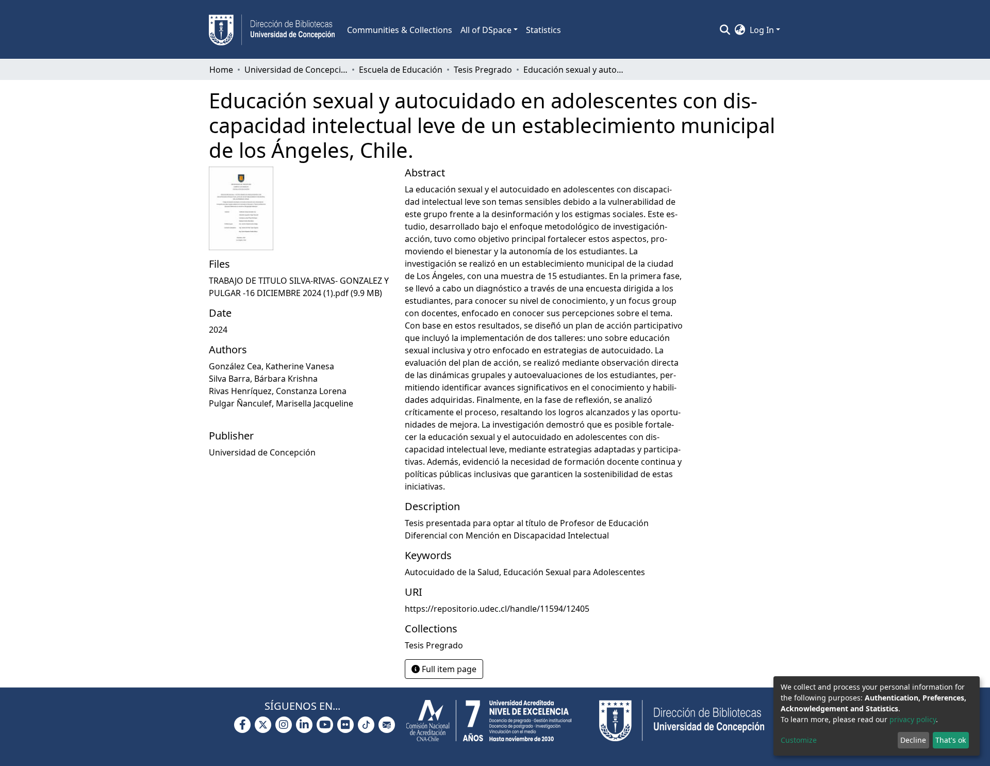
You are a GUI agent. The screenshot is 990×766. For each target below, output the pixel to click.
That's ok (950, 740)
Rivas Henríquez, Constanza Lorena (277, 391)
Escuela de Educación (400, 69)
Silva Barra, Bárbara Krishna (263, 378)
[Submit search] (725, 30)
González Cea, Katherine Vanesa (271, 366)
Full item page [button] (448, 669)
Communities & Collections (399, 30)
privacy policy (912, 719)
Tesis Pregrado (483, 69)
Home (221, 69)
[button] (740, 30)
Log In (762, 30)
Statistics (543, 30)
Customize (799, 740)
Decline (913, 740)
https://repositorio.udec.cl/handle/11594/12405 (497, 608)
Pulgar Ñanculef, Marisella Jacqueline (281, 403)
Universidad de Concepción (296, 69)
